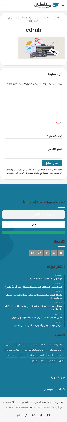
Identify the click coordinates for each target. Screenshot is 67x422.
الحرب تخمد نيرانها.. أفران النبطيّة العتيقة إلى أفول (37, 317)
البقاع (43, 345)
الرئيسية (53, 18)
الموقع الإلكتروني (55, 149)
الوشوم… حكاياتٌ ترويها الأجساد (46, 278)
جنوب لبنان (11, 355)
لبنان (43, 360)
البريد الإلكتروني (54, 136)
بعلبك (32, 355)
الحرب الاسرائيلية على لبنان (34, 350)
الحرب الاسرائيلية (56, 350)
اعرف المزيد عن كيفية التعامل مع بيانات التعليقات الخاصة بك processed (33, 171)
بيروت (23, 355)
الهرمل (41, 355)
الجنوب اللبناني (20, 345)
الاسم (59, 123)
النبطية (60, 355)
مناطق (34, 360)
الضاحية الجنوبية (12, 350)
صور (61, 360)
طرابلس (52, 360)
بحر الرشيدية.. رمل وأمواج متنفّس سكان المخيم (38, 325)
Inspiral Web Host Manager (16, 407)
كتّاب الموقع (54, 389)
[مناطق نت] (46, 5)
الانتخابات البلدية (56, 345)
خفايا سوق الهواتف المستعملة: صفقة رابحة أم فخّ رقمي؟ (33, 287)
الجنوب (34, 345)
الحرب (7, 345)
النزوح (50, 355)
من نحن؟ (58, 377)
